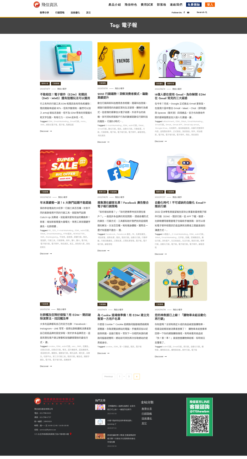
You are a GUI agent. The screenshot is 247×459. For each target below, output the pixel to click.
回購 (187, 237)
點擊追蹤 (70, 124)
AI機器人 (166, 234)
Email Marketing (61, 121)
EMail (141, 125)
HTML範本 (67, 233)
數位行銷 (112, 128)
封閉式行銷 (56, 349)
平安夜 (62, 237)
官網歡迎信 (195, 237)
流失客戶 (166, 240)
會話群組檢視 (183, 128)
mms (83, 121)
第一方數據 (124, 346)
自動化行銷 (127, 128)
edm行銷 (133, 125)
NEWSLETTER (78, 233)
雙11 (72, 240)
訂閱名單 (117, 240)
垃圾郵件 (173, 128)
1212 (54, 230)
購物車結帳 (176, 350)
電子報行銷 (122, 132)
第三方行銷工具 (59, 356)
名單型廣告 (140, 234)
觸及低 (79, 356)
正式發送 (177, 131)
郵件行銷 (186, 350)
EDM (50, 121)
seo (73, 346)
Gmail (168, 124)
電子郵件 (132, 132)
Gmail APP (177, 124)
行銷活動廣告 (106, 240)
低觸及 (85, 346)
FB (133, 234)
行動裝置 (137, 128)
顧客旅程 (141, 132)
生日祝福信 (176, 240)
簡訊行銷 (125, 237)
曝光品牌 (73, 353)
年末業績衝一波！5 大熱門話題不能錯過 (65, 203)
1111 (49, 230)
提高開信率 (45, 353)
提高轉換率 (83, 349)
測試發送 (186, 131)
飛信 (188, 134)
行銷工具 (51, 240)
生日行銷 (186, 240)
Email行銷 (74, 121)
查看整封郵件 (165, 131)
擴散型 (54, 353)
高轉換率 (67, 359)
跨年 (68, 240)
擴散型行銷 (63, 353)
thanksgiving (52, 237)
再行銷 (186, 346)
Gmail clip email (191, 124)
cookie (51, 346)
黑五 (71, 243)
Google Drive (161, 128)
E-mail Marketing (113, 125)
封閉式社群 (45, 349)
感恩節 (69, 237)
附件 (193, 131)
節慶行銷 (77, 237)
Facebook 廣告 (124, 234)
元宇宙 (181, 237)
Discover (44, 131)
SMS (42, 124)
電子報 (61, 124)
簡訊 (119, 128)
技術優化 (75, 12)
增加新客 (101, 237)
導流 (64, 349)
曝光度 (81, 353)
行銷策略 (59, 12)
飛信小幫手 (62, 88)
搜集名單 (110, 237)
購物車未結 (165, 350)
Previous (108, 376)
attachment (168, 121)
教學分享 (44, 12)
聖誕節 (43, 240)
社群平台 (47, 356)
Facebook (110, 234)
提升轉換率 (72, 349)
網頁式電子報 (51, 124)
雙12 (78, 240)
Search (201, 12)
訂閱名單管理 (128, 240)
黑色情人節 (79, 243)
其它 (88, 12)
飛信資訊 (101, 135)
